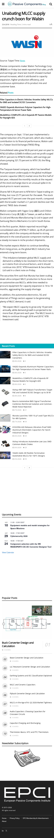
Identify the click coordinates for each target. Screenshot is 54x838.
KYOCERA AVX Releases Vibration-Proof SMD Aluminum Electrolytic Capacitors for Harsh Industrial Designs (31, 430)
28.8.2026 (17, 361)
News (22, 60)
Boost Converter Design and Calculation (26, 657)
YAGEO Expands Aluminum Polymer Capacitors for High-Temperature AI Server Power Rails (25, 108)
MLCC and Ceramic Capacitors (22, 684)
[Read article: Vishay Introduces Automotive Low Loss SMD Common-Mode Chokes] (5, 444)
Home (4, 818)
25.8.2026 (17, 459)
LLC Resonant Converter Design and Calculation (30, 666)
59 (26, 459)
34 (26, 422)
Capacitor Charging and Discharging (25, 723)
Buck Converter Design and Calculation (18, 644)
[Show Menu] (3, 4)
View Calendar (8, 552)
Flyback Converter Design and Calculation (27, 693)
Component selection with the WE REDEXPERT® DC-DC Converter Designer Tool (30, 545)
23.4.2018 (5, 24)
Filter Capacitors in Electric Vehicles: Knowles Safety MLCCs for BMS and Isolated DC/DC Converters (26, 101)
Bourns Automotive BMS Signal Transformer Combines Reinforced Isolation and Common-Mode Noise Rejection (32, 404)
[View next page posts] (29, 126)
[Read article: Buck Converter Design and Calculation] (27, 621)
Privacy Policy (15, 818)
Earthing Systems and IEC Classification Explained (31, 675)
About (4, 821)
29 (26, 447)
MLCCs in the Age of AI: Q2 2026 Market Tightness (31, 702)
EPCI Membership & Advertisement (35, 818)
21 (26, 410)
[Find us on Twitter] (6, 830)
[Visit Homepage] (26, 4)
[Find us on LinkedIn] (3, 830)
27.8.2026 (17, 410)
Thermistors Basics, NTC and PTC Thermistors (29, 732)
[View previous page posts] (25, 126)
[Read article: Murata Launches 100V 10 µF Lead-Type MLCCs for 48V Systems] (5, 418)
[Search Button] (50, 4)
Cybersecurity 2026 (19, 536)
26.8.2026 (17, 436)
